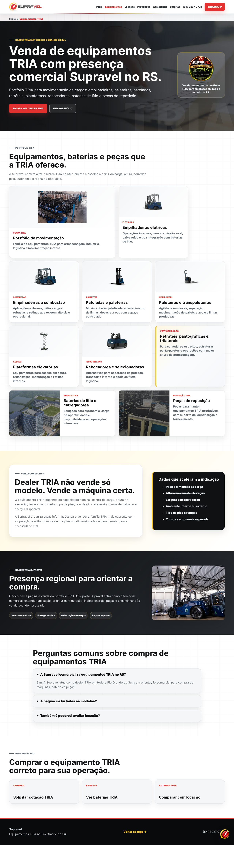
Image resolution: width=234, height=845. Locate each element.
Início (99, 6)
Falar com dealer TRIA (28, 108)
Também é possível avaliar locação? (70, 716)
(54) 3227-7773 (192, 6)
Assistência (160, 6)
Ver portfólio (62, 108)
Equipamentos (113, 6)
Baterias (175, 6)
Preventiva (143, 6)
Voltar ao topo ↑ (135, 831)
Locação (130, 6)
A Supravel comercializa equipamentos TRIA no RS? (83, 674)
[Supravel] (25, 7)
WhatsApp (214, 6)
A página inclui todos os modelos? (68, 701)
